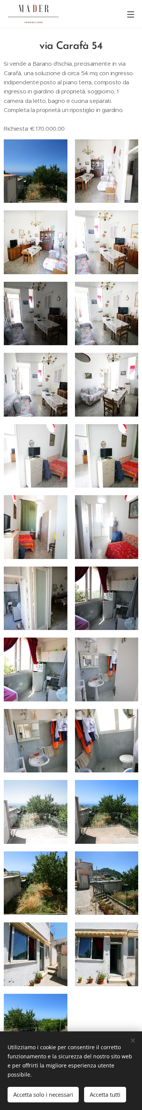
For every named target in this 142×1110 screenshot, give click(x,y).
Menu (130, 14)
